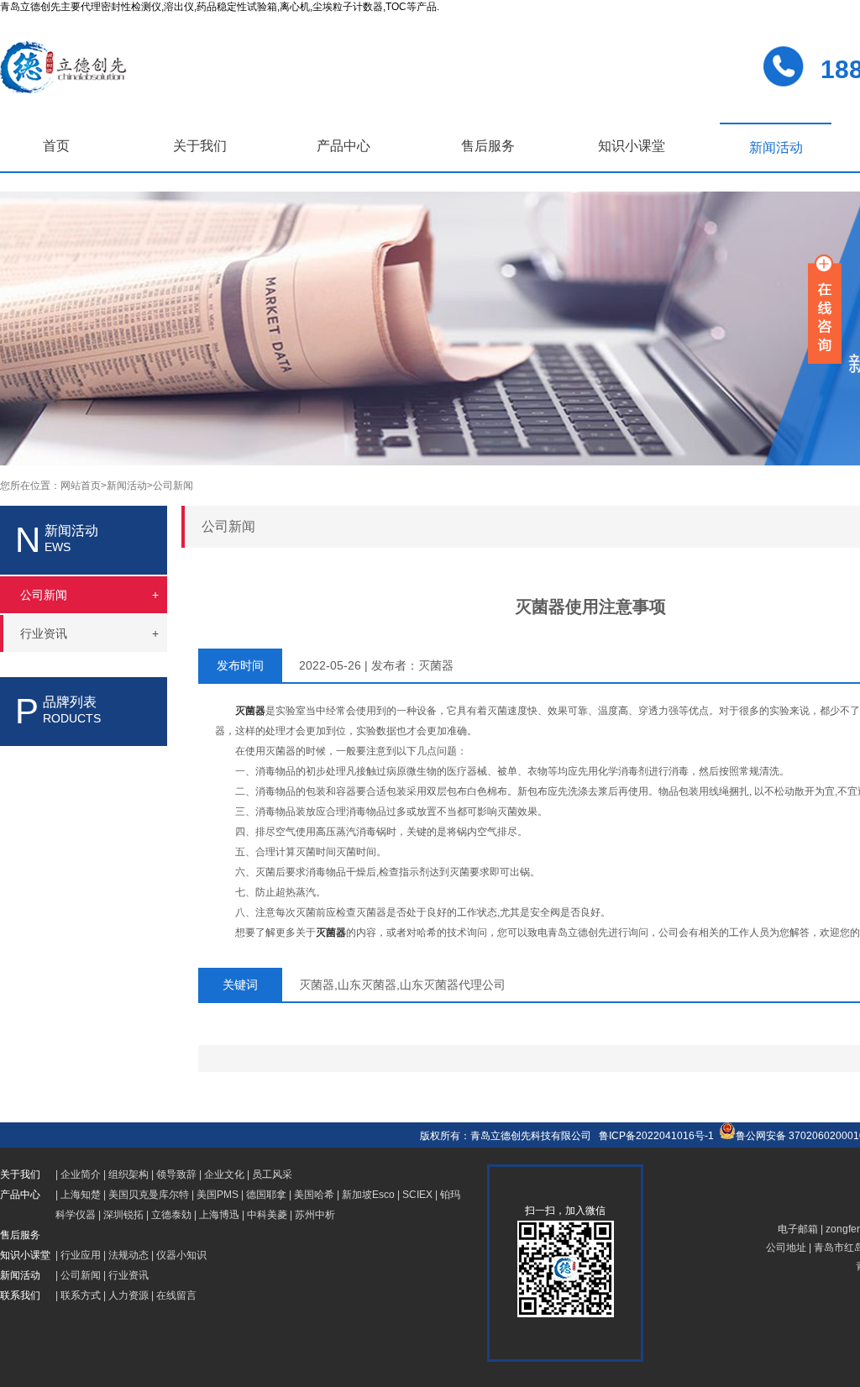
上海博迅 (219, 1215)
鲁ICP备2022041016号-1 (656, 1136)
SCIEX (417, 1194)
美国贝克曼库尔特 (148, 1194)
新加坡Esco (368, 1194)
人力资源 (128, 1295)
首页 (56, 146)
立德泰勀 (171, 1215)
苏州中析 (315, 1215)
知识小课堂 (631, 146)
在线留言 (176, 1295)
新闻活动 (776, 147)
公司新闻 (173, 485)
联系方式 (80, 1295)
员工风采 (272, 1174)
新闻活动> (130, 485)
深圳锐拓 (123, 1215)
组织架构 (128, 1174)
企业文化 (224, 1174)
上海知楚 (80, 1194)
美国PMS (218, 1194)
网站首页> (83, 485)
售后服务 (488, 146)
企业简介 (80, 1174)
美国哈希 (314, 1194)
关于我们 (200, 146)
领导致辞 (176, 1174)
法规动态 (128, 1255)
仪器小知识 (181, 1255)
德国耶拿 (266, 1194)
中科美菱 (267, 1215)
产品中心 (343, 146)
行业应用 (80, 1255)
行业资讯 (128, 1275)
